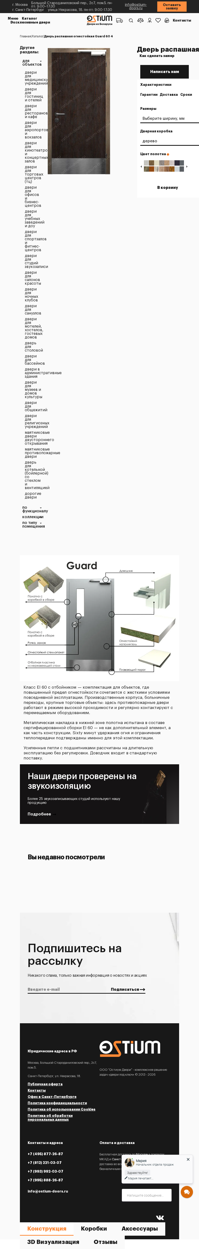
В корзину (167, 188)
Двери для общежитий (33, 406)
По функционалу (31, 509)
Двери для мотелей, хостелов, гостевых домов (33, 328)
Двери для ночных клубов (31, 295)
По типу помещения (31, 524)
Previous (141, 166)
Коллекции (31, 517)
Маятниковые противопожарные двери (33, 453)
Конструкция (46, 1229)
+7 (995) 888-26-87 (45, 1180)
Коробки (94, 1229)
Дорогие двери (33, 495)
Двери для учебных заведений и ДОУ (33, 219)
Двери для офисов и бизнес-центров (33, 197)
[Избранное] (158, 20)
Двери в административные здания (33, 373)
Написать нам (164, 72)
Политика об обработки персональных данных (50, 1117)
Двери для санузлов (33, 309)
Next (187, 166)
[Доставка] (119, 20)
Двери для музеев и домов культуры (33, 390)
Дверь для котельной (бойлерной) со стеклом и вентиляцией (33, 475)
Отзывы (105, 1242)
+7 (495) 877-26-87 (45, 1154)
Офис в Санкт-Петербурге (52, 1096)
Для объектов (31, 62)
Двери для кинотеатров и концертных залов (33, 152)
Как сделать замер (157, 55)
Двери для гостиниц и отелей (33, 95)
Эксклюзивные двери (30, 22)
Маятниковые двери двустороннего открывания (33, 438)
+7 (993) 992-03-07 (45, 1171)
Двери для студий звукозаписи (33, 261)
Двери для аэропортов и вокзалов (33, 130)
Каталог (29, 18)
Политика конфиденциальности (57, 1103)
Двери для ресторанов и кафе (33, 111)
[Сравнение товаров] (140, 20)
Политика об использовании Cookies (61, 1109)
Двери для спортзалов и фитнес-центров (33, 241)
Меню (13, 18)
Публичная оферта (45, 1084)
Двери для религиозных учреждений (33, 421)
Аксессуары (140, 1229)
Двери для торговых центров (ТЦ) (33, 174)
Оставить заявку (172, 6)
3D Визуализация (53, 1242)
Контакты (182, 20)
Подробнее (39, 814)
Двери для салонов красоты (33, 278)
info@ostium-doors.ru (136, 6)
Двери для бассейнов (33, 360)
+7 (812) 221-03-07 (45, 1162)
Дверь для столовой (33, 346)
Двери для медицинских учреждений (33, 78)
